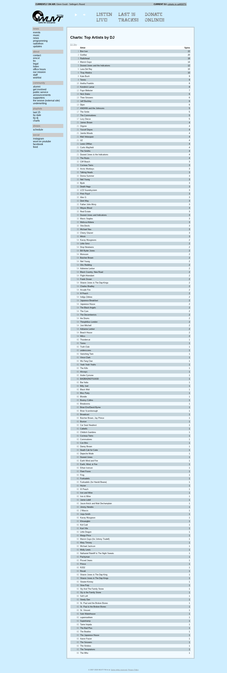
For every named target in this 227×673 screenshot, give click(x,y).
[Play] (75, 14)
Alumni (36, 86)
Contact (37, 55)
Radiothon (38, 43)
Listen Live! (104, 17)
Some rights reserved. (119, 670)
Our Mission (39, 72)
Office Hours (39, 69)
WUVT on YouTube (42, 141)
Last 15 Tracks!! (128, 17)
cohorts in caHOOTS (177, 4)
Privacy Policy (133, 670)
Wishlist (37, 77)
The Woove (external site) (46, 100)
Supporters (39, 97)
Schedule (38, 129)
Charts (36, 120)
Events (36, 32)
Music (36, 35)
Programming (40, 40)
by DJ (35, 118)
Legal (35, 63)
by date (37, 115)
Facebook (38, 144)
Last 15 (36, 112)
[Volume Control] (84, 14)
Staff (35, 75)
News (36, 38)
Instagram (38, 138)
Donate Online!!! (154, 17)
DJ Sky (73, 44)
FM (34, 61)
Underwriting (40, 103)
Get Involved (39, 89)
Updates (37, 46)
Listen (36, 66)
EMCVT (36, 58)
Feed (35, 147)
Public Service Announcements (42, 93)
